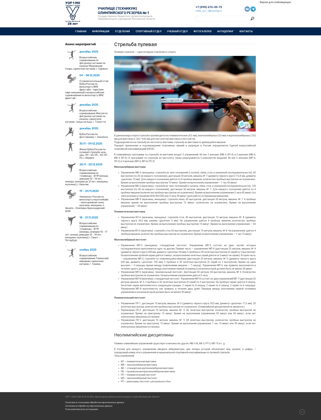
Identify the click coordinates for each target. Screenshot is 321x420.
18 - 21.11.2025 (88, 217)
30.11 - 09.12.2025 (90, 143)
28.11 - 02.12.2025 (90, 164)
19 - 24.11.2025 (89, 191)
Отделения (122, 31)
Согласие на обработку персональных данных (88, 406)
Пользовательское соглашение (81, 409)
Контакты (246, 31)
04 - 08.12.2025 (89, 75)
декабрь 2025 (88, 51)
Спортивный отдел (149, 31)
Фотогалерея (202, 31)
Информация (100, 31)
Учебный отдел (177, 31)
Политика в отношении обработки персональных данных (94, 402)
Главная (80, 31)
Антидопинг (225, 31)
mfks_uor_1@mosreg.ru (209, 11)
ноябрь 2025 (87, 249)
